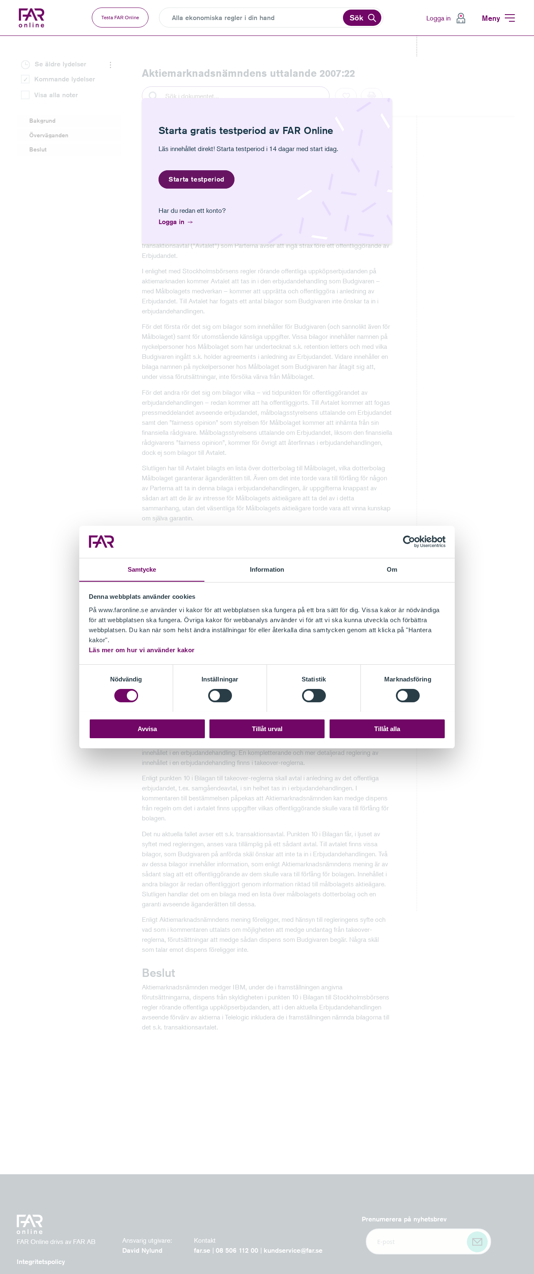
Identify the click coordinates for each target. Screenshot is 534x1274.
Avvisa (147, 728)
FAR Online (32, 18)
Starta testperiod (196, 179)
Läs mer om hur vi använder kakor (142, 649)
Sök (356, 17)
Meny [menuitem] (491, 18)
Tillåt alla (387, 728)
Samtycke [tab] (142, 569)
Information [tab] (267, 569)
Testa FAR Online (120, 17)
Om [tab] (392, 569)
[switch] (220, 695)
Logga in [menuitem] (438, 18)
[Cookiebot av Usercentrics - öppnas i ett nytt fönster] (409, 541)
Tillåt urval (267, 728)
